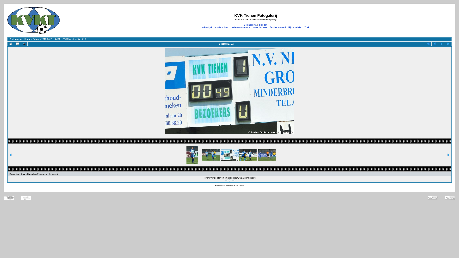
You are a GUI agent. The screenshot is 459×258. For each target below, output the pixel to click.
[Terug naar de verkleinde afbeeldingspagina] (11, 44)
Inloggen (263, 25)
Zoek (306, 27)
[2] (227, 180)
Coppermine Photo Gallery (234, 185)
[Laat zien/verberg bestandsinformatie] (17, 44)
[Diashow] (24, 44)
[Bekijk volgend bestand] (441, 44)
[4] (232, 180)
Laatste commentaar (240, 27)
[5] (234, 180)
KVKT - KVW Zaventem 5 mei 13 (70, 39)
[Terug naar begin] (428, 44)
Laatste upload (221, 27)
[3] (229, 180)
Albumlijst (207, 27)
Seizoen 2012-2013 (42, 39)
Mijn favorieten (295, 27)
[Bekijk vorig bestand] (435, 44)
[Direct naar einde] (448, 44)
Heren (27, 39)
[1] (225, 180)
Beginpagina (250, 25)
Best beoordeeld (278, 27)
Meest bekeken (260, 27)
